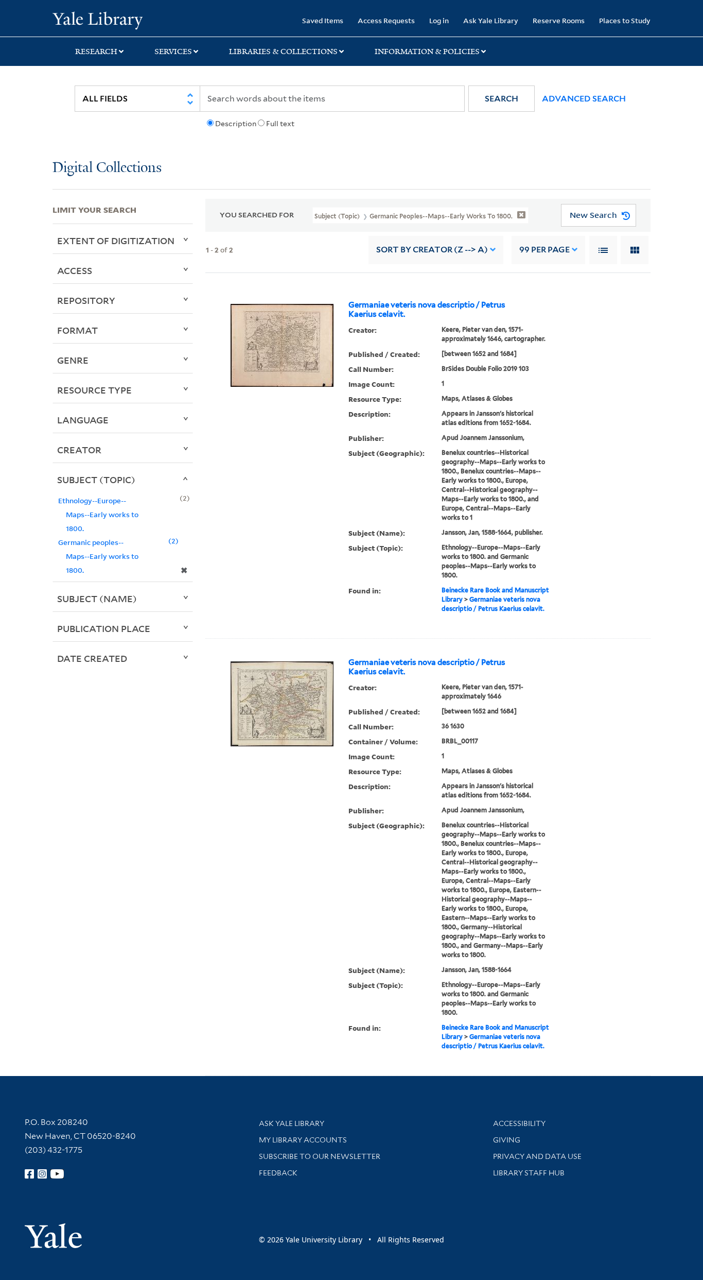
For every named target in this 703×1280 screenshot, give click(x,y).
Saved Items (322, 20)
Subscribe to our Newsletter (319, 1156)
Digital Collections (107, 168)
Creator (79, 449)
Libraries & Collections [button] (283, 51)
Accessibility (519, 1123)
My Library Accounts (303, 1140)
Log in (439, 20)
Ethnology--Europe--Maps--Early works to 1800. (98, 514)
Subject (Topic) (96, 479)
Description (235, 124)
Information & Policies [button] (427, 51)
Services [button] (173, 51)
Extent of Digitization (115, 240)
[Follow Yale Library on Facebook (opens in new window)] (29, 1174)
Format (77, 330)
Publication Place (103, 628)
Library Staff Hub (529, 1173)
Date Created (92, 658)
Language (83, 420)
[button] (501, 99)
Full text (280, 124)
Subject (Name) (97, 598)
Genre (73, 360)
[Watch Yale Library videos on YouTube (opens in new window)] (57, 1174)
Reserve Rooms (559, 20)
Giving (506, 1140)
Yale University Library (97, 19)
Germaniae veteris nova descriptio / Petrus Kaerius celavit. (426, 309)
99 (544, 249)
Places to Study (625, 20)
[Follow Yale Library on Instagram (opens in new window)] (42, 1174)
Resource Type (94, 390)
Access (74, 270)
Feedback (278, 1173)
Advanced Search (584, 99)
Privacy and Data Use (537, 1156)
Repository (86, 300)
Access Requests (386, 20)
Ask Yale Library (490, 20)
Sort (432, 249)
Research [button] (96, 51)
